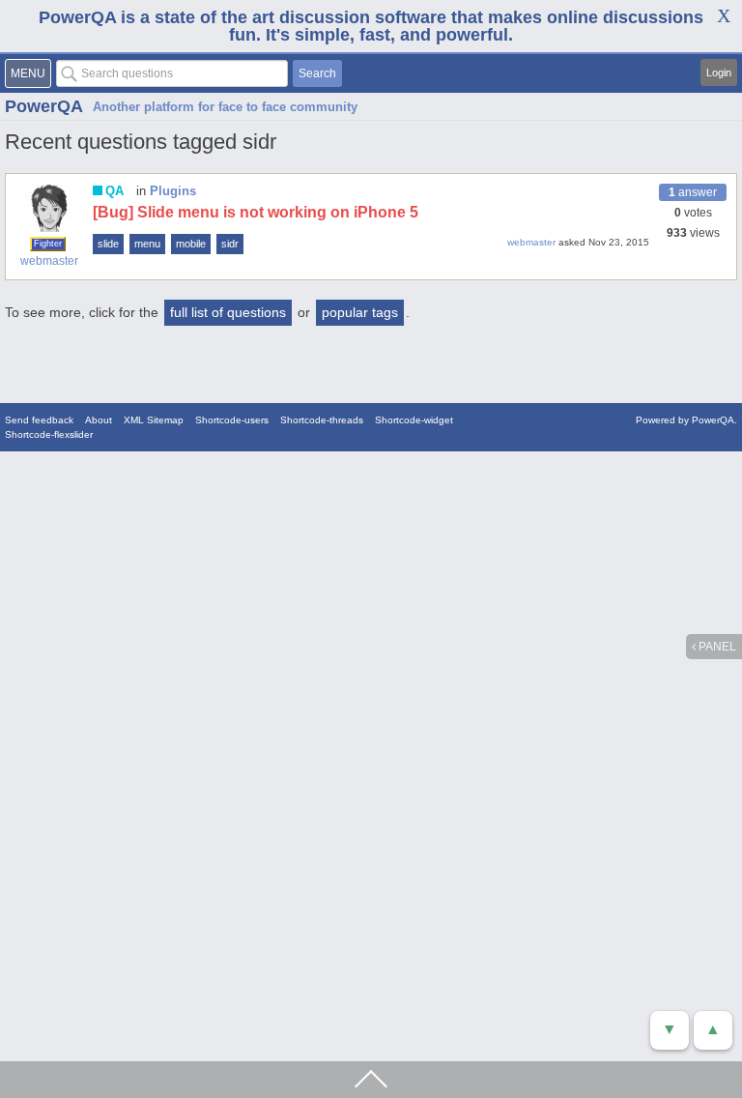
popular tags (360, 312)
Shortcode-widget (414, 420)
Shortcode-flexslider (49, 434)
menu (147, 243)
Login (718, 72)
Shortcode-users (232, 420)
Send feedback (39, 420)
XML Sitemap (154, 420)
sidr (230, 243)
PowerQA (44, 106)
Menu (28, 73)
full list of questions (228, 312)
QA (114, 191)
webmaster (49, 261)
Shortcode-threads (321, 420)
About (98, 420)
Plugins (173, 191)
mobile (191, 243)
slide (108, 243)
